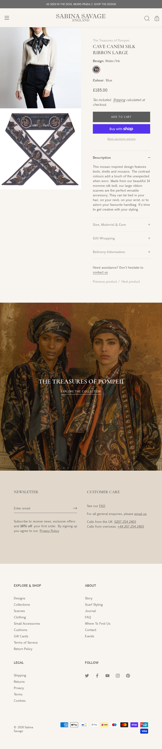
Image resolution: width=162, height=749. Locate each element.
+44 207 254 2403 (131, 526)
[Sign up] (75, 508)
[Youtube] (113, 734)
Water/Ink (96, 69)
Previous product (105, 281)
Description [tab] (102, 157)
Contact (90, 630)
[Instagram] (121, 734)
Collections (22, 604)
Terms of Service (26, 642)
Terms (18, 694)
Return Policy (23, 649)
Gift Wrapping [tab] (104, 238)
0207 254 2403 (125, 521)
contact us (100, 272)
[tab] (121, 191)
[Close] (152, 662)
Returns (19, 681)
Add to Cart (121, 117)
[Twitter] (95, 734)
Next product (131, 281)
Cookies (20, 700)
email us (140, 514)
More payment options (121, 139)
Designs (19, 598)
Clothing (20, 617)
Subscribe (112, 722)
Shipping (119, 100)
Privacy (19, 688)
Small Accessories (27, 623)
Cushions (20, 630)
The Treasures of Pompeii (111, 40)
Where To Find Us (97, 623)
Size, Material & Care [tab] (109, 224)
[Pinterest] (130, 734)
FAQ (102, 506)
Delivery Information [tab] (109, 252)
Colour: (98, 80)
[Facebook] (104, 734)
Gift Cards (21, 636)
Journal (90, 611)
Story (88, 598)
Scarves (19, 611)
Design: (106, 61)
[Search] (147, 18)
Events (89, 636)
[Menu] (7, 17)
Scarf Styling (94, 604)
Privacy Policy (112, 697)
